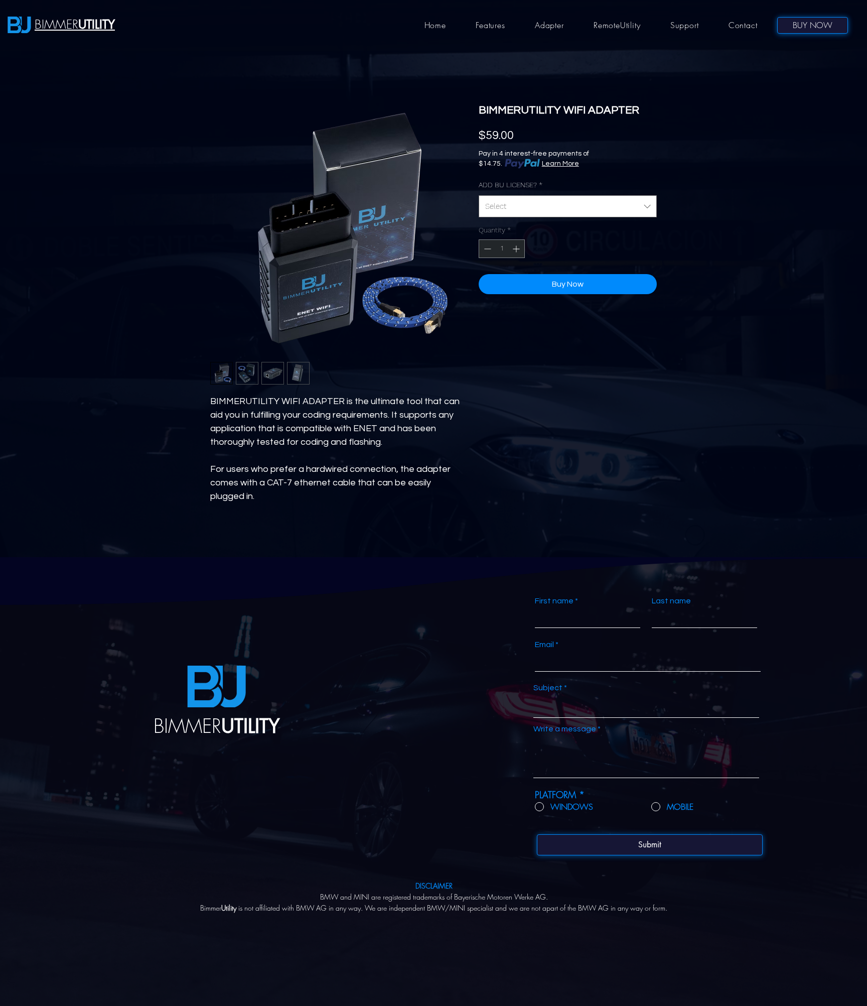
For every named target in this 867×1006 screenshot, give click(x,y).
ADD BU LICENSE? (510, 185)
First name (554, 601)
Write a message (564, 729)
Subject (547, 688)
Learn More (560, 163)
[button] (490, 25)
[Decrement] (486, 249)
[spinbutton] (502, 249)
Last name (671, 601)
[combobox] (568, 206)
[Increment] (517, 249)
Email (544, 645)
